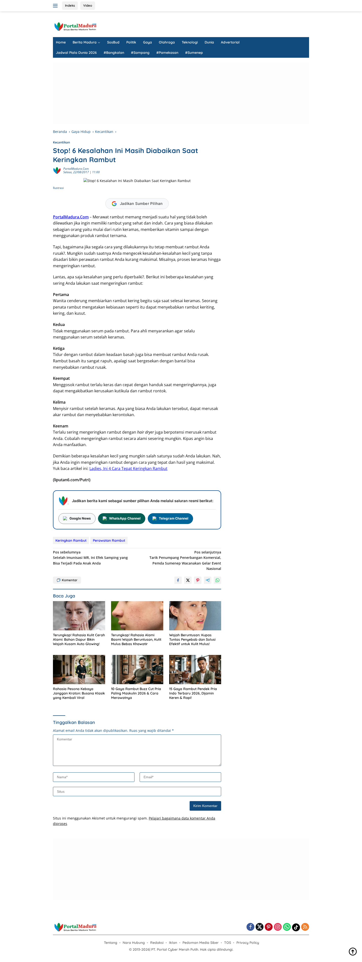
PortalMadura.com (76, 169)
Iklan (173, 942)
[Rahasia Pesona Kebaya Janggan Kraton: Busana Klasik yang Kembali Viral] (79, 669)
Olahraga (167, 42)
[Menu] (56, 5)
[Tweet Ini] (188, 580)
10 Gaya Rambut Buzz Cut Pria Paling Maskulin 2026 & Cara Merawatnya (136, 693)
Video (87, 5)
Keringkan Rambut (70, 540)
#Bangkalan (114, 52)
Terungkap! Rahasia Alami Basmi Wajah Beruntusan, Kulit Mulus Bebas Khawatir (136, 639)
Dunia (209, 42)
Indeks (70, 5)
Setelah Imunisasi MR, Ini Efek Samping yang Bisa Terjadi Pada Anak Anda (90, 558)
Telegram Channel (173, 518)
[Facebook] (250, 927)
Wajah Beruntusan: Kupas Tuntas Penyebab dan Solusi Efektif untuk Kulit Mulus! (192, 639)
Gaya (147, 42)
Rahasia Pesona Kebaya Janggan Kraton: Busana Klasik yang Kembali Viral (79, 693)
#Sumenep (194, 52)
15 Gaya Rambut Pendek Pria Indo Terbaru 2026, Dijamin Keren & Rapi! (193, 693)
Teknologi (190, 42)
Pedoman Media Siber (200, 942)
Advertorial (230, 42)
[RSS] (305, 927)
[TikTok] (296, 927)
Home (61, 42)
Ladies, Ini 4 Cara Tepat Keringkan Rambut (128, 468)
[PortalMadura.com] (75, 26)
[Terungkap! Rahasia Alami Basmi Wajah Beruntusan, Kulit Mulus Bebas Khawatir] (137, 615)
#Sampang (140, 52)
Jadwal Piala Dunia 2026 (76, 52)
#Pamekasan (167, 52)
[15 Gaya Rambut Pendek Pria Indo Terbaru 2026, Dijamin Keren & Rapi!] (195, 669)
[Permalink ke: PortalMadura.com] (57, 170)
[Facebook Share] (178, 580)
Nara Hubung (134, 942)
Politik (131, 42)
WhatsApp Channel (125, 518)
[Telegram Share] (207, 580)
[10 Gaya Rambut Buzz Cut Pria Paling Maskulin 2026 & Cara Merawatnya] (137, 669)
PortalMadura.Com (71, 217)
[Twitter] (259, 927)
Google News (80, 518)
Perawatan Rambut (109, 540)
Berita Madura (85, 42)
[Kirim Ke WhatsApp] (217, 580)
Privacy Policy (247, 942)
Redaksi (157, 942)
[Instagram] (278, 927)
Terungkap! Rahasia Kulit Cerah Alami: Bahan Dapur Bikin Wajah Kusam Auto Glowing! (79, 639)
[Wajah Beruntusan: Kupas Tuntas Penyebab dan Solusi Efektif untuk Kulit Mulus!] (195, 615)
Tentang (110, 942)
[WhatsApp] (287, 927)
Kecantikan (61, 142)
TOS (227, 942)
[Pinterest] (269, 927)
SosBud (113, 42)
